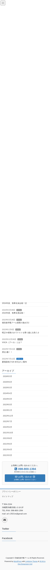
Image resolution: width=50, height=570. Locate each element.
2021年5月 (7, 444)
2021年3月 (7, 455)
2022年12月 (8, 416)
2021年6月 (7, 438)
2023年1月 (7, 410)
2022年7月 (7, 421)
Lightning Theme (31, 561)
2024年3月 (7, 399)
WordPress (18, 561)
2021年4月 (7, 449)
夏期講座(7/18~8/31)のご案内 (14, 362)
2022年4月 (7, 427)
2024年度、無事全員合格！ (13, 313)
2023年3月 (7, 404)
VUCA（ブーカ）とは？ (12, 342)
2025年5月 (7, 382)
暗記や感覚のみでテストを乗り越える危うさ (20, 332)
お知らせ (19, 359)
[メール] (4, 520)
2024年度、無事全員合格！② (14, 303)
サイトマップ (7, 496)
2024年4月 (7, 393)
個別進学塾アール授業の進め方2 (15, 323)
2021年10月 (8, 433)
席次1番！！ (7, 352)
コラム (19, 310)
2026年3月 (7, 376)
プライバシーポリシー (11, 491)
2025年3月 (7, 387)
